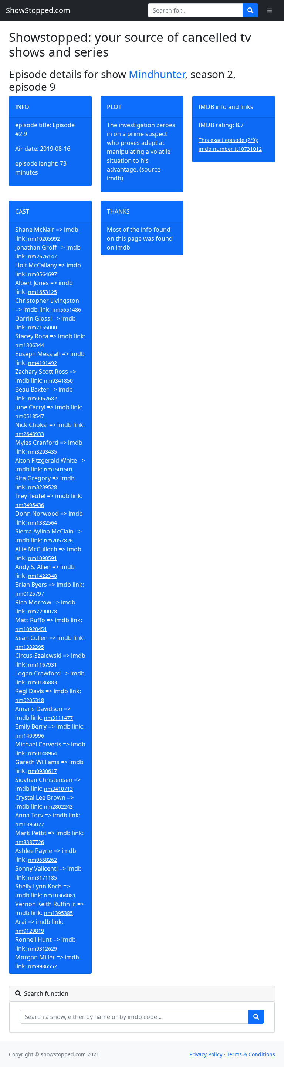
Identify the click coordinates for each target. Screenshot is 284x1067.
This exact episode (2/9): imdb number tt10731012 (230, 144)
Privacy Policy (205, 1054)
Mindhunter (157, 74)
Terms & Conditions (251, 1054)
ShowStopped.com (38, 10)
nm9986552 (42, 966)
